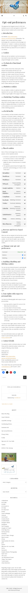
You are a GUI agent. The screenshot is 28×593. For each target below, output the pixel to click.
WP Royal (17, 590)
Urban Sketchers (5, 563)
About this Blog (5, 413)
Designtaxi (4, 524)
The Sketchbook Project (7, 557)
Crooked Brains (5, 520)
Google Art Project (6, 528)
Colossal (3, 515)
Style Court (4, 553)
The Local (3, 555)
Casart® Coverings (6, 420)
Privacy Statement (5, 337)
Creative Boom (5, 519)
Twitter (3, 444)
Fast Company (5, 526)
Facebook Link (5, 427)
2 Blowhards (4, 500)
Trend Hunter (5, 561)
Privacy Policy (5, 434)
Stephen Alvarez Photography (9, 552)
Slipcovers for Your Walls (7, 441)
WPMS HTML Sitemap (7, 448)
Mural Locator (5, 537)
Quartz (3, 544)
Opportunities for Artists (7, 541)
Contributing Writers (6, 424)
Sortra (3, 548)
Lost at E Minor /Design (7, 535)
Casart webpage (5, 513)
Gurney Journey (5, 531)
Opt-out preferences (6, 431)
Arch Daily (3, 502)
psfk (2, 542)
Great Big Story (5, 530)
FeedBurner (17, 397)
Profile (3, 437)
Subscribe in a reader (7, 404)
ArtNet (3, 511)
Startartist (4, 550)
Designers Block (5, 522)
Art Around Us (5, 506)
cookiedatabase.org (6, 366)
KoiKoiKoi (3, 533)
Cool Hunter (4, 517)
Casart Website (5, 417)
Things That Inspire (6, 559)
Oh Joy (3, 539)
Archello (3, 504)
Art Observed (5, 509)
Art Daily (3, 508)
